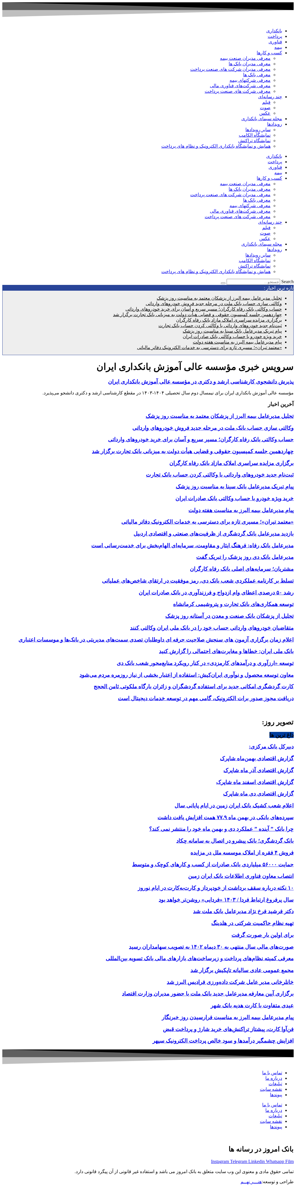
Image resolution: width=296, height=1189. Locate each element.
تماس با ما (272, 1072)
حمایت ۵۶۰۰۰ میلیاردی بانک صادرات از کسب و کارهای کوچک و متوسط (213, 864)
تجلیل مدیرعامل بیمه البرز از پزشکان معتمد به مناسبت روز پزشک (219, 298)
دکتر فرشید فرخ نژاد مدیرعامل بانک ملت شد (243, 911)
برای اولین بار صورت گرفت (263, 935)
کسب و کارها (269, 52)
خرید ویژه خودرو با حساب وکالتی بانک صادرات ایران (232, 336)
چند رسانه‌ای (270, 96)
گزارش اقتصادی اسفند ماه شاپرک (255, 782)
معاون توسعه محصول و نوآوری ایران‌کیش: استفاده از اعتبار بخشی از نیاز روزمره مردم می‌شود (186, 675)
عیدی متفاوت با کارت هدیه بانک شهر (252, 1005)
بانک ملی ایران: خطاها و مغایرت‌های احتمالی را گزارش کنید (226, 651)
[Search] (223, 283)
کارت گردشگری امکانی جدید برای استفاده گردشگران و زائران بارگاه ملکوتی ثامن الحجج (194, 686)
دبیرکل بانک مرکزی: (271, 746)
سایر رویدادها (258, 129)
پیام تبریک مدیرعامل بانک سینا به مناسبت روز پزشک (232, 331)
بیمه (278, 47)
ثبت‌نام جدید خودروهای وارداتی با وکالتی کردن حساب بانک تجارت (220, 325)
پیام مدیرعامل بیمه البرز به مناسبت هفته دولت (237, 342)
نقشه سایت (271, 1089)
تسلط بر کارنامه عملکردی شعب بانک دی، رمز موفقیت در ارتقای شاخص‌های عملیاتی (198, 581)
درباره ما (273, 1078)
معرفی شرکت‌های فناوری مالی (240, 85)
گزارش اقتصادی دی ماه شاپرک (258, 794)
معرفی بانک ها (257, 74)
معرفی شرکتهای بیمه (250, 80)
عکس (265, 113)
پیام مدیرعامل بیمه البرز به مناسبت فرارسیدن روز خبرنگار (228, 1017)
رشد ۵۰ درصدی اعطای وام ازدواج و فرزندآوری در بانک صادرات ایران (216, 592)
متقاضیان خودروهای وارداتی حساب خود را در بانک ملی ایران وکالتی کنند (212, 628)
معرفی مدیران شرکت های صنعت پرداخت (230, 69)
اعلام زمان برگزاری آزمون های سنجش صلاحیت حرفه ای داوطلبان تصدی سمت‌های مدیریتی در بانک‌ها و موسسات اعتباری (156, 640)
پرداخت (275, 36)
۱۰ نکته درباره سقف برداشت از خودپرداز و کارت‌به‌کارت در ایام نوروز (216, 888)
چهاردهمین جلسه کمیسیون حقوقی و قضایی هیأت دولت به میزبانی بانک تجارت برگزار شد (197, 314)
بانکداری (274, 30)
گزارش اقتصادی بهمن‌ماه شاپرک (257, 758)
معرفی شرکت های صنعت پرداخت (238, 91)
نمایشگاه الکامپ (255, 135)
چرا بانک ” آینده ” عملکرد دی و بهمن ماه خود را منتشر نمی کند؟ (221, 829)
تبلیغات (275, 1083)
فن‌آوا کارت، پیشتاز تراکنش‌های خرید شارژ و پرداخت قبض (228, 1029)
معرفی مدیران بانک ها (250, 63)
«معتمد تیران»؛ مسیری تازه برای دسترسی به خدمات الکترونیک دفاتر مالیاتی (209, 347)
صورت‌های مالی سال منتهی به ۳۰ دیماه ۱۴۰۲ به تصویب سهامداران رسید (211, 947)
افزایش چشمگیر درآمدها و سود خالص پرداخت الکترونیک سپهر (223, 1041)
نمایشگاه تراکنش (254, 140)
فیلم (266, 102)
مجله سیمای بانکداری (261, 118)
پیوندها (276, 1094)
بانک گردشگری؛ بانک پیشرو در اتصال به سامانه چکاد (235, 841)
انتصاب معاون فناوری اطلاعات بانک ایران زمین (241, 876)
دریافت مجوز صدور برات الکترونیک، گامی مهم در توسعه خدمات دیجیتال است (206, 698)
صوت (265, 107)
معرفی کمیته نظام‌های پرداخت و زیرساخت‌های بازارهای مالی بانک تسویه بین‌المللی (200, 958)
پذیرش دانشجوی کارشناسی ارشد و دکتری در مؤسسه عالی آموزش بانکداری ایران (201, 382)
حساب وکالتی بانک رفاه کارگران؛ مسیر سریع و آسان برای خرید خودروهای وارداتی (203, 309)
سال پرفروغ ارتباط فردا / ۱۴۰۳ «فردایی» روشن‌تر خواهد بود (226, 900)
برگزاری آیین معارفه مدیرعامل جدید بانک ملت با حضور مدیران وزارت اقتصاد (208, 993)
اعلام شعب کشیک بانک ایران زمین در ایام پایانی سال (234, 805)
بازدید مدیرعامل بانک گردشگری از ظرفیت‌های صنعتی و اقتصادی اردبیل (214, 533)
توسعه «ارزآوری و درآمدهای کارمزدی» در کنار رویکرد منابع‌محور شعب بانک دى (205, 663)
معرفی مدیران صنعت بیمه (245, 58)
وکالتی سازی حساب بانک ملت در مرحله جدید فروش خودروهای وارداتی (214, 303)
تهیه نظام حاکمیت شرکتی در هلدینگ (252, 923)
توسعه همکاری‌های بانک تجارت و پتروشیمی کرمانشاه (233, 604)
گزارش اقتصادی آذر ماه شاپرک (258, 770)
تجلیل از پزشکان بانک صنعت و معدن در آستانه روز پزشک (229, 616)
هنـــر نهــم (251, 1181)
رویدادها (274, 124)
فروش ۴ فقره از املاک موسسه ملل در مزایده (242, 852)
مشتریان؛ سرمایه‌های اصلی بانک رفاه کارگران (242, 569)
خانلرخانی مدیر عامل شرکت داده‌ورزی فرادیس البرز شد (230, 982)
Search (287, 281)
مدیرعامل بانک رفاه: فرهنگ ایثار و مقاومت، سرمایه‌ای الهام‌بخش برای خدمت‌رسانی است (192, 545)
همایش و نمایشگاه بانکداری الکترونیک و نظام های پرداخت (216, 146)
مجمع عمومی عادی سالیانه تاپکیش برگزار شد (242, 970)
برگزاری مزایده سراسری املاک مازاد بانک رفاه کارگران (229, 320)
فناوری (275, 41)
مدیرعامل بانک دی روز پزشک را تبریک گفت (245, 557)
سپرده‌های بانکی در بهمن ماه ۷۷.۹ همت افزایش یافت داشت (226, 817)
